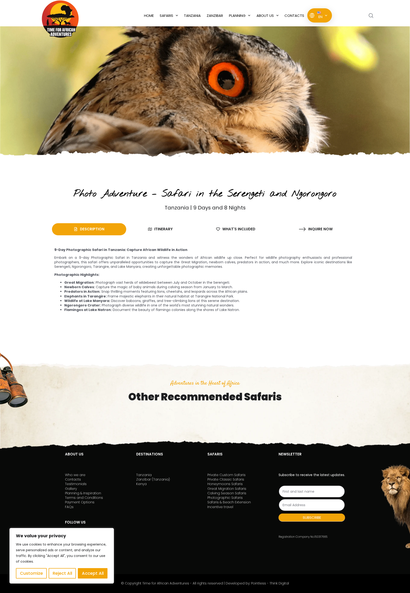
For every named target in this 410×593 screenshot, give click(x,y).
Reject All (62, 573)
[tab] (89, 229)
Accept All (93, 573)
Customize (31, 573)
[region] (61, 556)
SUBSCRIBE (312, 517)
